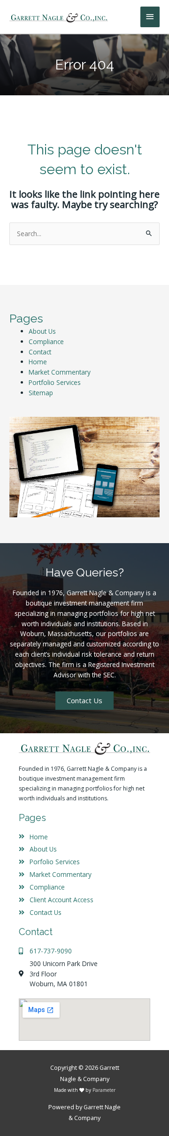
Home (38, 361)
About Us (42, 331)
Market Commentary (60, 372)
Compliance (46, 341)
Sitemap (41, 392)
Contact (40, 351)
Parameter (103, 1090)
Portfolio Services (55, 382)
